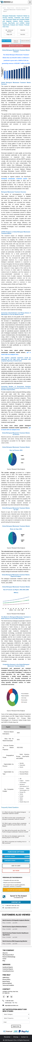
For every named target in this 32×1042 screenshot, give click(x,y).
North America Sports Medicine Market (15, 926)
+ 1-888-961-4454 (9, 905)
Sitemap (15, 1037)
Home (4, 8)
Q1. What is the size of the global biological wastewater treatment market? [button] (14, 813)
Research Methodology (9, 956)
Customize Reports (8, 969)
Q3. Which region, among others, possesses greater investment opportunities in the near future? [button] (14, 825)
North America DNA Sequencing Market (15, 941)
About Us (5, 953)
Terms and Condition (8, 985)
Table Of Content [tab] (16, 41)
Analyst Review (25, 40)
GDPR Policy (6, 977)
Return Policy (6, 981)
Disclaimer (7, 1037)
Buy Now (16, 870)
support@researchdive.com (12, 907)
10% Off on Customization (16, 890)
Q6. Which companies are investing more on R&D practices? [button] (14, 842)
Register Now (16, 1026)
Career (4, 958)
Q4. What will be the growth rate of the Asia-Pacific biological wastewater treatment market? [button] (15, 831)
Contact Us (24, 1037)
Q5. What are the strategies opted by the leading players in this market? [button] (13, 837)
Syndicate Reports (8, 967)
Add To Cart (16, 866)
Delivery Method (7, 983)
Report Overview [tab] (6, 40)
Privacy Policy (6, 979)
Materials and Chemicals (22, 8)
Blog (4, 960)
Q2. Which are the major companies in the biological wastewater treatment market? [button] (13, 818)
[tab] (16, 813)
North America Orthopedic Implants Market (16, 920)
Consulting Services (8, 971)
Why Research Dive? (8, 954)
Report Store (10, 8)
